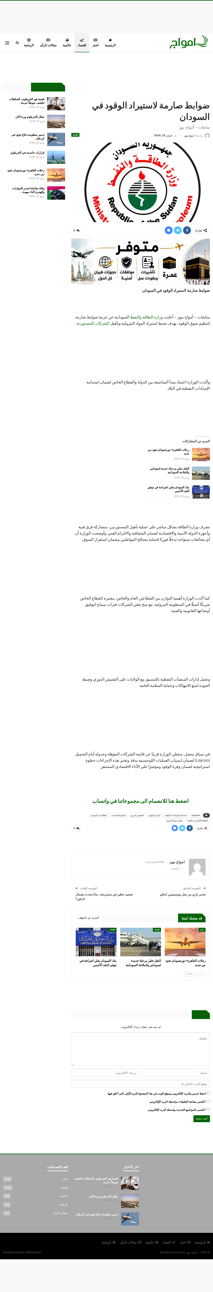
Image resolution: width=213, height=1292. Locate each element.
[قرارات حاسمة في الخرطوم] (56, 157)
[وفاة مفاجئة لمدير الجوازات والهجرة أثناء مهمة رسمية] (56, 193)
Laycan (196, 815)
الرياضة (29, 45)
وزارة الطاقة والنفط (146, 317)
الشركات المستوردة (93, 323)
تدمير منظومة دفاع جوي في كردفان (28, 136)
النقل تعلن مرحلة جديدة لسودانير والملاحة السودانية (169, 470)
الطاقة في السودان (98, 815)
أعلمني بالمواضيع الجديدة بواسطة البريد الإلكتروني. (176, 1109)
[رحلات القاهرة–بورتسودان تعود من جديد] (201, 454)
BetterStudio (34, 1252)
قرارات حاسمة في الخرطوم (28, 152)
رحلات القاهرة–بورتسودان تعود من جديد (168, 452)
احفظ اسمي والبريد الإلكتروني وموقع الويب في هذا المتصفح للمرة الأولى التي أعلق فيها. (156, 1093)
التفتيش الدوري (137, 815)
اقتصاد (82, 45)
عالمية (67, 45)
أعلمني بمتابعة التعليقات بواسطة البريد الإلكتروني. (177, 1101)
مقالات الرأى (48, 45)
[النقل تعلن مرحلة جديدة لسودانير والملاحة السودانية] (201, 473)
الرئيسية (110, 45)
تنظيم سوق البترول (174, 820)
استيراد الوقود (154, 815)
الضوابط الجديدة (118, 815)
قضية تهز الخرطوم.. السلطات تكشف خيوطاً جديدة (27, 101)
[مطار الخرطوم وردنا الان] (56, 121)
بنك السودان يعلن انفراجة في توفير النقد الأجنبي (168, 489)
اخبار (95, 45)
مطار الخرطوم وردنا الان (30, 117)
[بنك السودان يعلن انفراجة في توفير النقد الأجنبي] (201, 492)
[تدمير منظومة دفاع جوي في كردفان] (56, 139)
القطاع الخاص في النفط (197, 820)
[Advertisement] (106, 16)
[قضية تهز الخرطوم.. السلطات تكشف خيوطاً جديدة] (56, 103)
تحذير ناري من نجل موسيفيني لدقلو (183, 894)
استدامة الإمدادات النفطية (176, 815)
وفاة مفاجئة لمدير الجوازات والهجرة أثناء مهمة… (28, 190)
